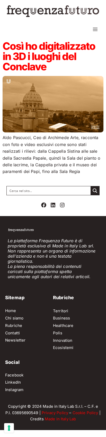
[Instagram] (62, 205)
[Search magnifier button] (95, 190)
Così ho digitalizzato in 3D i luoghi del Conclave (49, 56)
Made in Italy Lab (60, 418)
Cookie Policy (85, 412)
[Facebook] (43, 205)
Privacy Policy (55, 412)
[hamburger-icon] (95, 29)
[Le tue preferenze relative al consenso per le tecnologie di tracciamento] (9, 428)
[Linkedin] (53, 205)
